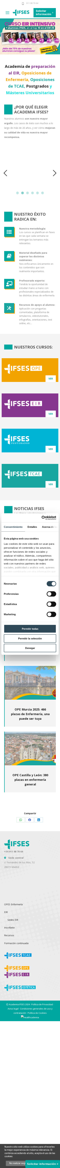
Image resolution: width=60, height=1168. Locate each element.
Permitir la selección (30, 638)
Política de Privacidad (42, 1004)
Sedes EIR (13, 919)
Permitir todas (30, 628)
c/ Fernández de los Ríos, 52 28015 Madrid (19, 862)
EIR (6, 912)
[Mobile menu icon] (7, 12)
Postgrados (37, 86)
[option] (30, 171)
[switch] (51, 594)
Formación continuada (16, 943)
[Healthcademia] (30, 1017)
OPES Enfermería (13, 904)
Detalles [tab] (32, 526)
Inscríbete (9, 927)
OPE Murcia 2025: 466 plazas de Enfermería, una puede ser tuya (30, 714)
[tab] (17, 192)
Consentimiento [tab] (13, 526)
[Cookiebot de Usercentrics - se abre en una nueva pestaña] (42, 518)
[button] (5, 173)
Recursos (9, 935)
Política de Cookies (37, 1012)
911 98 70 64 (32, 3)
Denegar (30, 648)
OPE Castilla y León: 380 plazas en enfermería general (30, 779)
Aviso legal (13, 1008)
